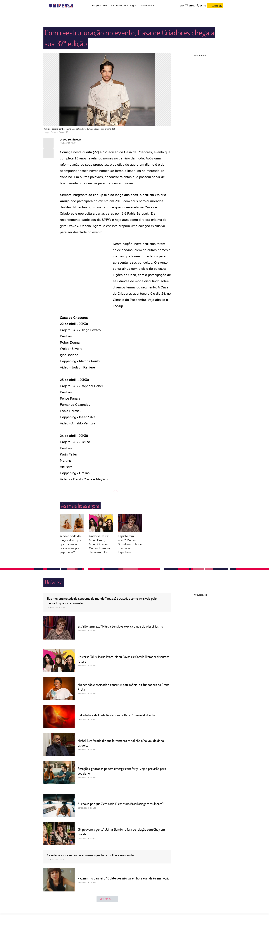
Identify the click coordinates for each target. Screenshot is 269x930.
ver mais (105, 899)
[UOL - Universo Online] (75, 5)
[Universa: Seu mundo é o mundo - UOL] (61, 5)
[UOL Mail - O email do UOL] (190, 6)
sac (182, 6)
